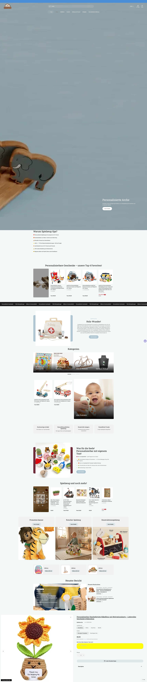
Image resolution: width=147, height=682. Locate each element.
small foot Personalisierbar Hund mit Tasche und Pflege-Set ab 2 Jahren (74, 287)
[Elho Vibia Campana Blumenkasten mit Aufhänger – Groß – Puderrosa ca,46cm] (56, 492)
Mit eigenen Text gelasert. (83, 633)
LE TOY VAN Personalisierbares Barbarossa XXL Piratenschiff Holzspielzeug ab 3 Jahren (67, 503)
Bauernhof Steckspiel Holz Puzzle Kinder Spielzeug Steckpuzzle (81, 501)
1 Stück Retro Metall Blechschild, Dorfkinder (107, 500)
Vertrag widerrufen (6, 680)
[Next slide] (70, 651)
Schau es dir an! (48, 571)
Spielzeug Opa (80, 622)
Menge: (78, 652)
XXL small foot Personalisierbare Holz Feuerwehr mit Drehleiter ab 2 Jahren (62, 400)
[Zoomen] (70, 617)
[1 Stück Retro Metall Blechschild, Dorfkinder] (107, 492)
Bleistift (99, 627)
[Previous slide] (3, 651)
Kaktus (87, 627)
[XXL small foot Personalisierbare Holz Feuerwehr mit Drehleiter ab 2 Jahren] (63, 389)
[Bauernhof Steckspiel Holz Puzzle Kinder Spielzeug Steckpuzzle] (81, 492)
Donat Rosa (93, 627)
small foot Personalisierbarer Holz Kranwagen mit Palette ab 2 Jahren (42, 400)
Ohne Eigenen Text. (94, 633)
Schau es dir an (41, 501)
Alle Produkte (94, 337)
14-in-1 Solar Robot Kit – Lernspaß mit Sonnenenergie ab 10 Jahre (94, 502)
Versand (85, 639)
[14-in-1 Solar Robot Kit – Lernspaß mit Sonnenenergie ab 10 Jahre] (94, 492)
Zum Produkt (81, 471)
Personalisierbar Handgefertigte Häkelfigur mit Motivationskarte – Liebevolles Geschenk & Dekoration (106, 618)
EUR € (131, 6)
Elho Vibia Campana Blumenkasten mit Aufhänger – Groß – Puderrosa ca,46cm (55, 502)
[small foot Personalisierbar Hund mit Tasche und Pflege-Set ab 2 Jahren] (74, 277)
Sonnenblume (80, 627)
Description (81, 666)
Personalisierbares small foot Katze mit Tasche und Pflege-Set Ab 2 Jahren (90, 287)
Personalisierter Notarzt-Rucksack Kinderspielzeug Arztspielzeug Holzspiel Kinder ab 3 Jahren (57, 287)
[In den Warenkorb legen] (59, 489)
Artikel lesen (39, 604)
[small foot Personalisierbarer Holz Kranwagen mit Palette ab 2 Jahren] (43, 389)
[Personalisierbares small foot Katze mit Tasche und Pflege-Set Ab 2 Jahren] (90, 277)
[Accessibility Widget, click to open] (145, 341)
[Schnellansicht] (62, 272)
